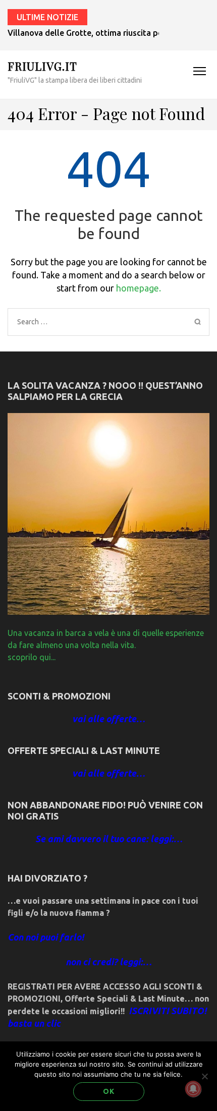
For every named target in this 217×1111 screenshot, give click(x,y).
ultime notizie (47, 17)
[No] (204, 1076)
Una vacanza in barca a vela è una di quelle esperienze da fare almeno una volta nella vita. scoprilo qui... (106, 645)
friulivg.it (42, 66)
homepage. (138, 288)
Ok (109, 1091)
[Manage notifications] (193, 1089)
